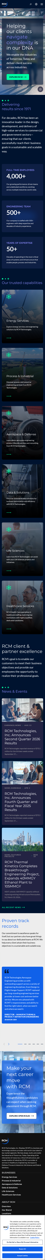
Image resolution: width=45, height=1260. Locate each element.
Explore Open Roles (19, 1116)
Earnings (10, 725)
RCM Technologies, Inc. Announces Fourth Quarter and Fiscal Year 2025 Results (21, 802)
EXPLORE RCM (16, 77)
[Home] (5, 4)
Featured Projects (13, 855)
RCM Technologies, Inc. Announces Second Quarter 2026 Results (22, 737)
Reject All (22, 1249)
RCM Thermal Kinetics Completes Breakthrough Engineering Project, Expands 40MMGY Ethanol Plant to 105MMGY (22, 874)
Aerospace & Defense (21, 434)
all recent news (11, 907)
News (18, 725)
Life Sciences (15, 550)
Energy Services (17, 320)
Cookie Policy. (34, 1237)
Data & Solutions (17, 492)
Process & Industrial (20, 376)
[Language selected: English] (36, 4)
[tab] (20, 1044)
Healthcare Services (20, 606)
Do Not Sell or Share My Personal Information (22, 1242)
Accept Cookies (22, 1256)
